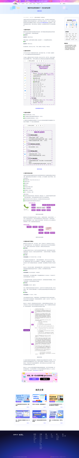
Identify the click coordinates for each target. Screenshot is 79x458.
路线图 (34, 439)
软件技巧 (67, 33)
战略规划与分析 (74, 36)
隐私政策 (57, 438)
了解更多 (27, 407)
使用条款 (57, 439)
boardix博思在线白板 (44, 22)
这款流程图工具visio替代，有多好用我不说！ (71, 46)
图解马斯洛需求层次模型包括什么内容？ (70, 47)
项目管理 (71, 36)
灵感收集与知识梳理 (68, 39)
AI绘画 (76, 39)
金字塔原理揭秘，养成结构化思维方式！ (70, 49)
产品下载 (57, 435)
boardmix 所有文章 (25, 17)
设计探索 (41, 439)
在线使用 (34, 378)
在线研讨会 (41, 447)
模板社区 (31, 3)
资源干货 (76, 33)
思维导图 (35, 435)
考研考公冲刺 (31, 17)
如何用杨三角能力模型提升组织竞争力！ (70, 48)
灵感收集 (41, 448)
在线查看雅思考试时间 (39, 108)
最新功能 (47, 438)
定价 (41, 3)
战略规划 (41, 444)
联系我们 (52, 435)
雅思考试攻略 (39, 169)
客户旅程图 (35, 438)
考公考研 (41, 442)
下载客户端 (45, 379)
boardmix (36, 370)
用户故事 (73, 33)
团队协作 (70, 33)
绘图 (40, 443)
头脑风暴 (41, 438)
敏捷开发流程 (67, 36)
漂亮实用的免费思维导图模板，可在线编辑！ (71, 45)
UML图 (34, 442)
